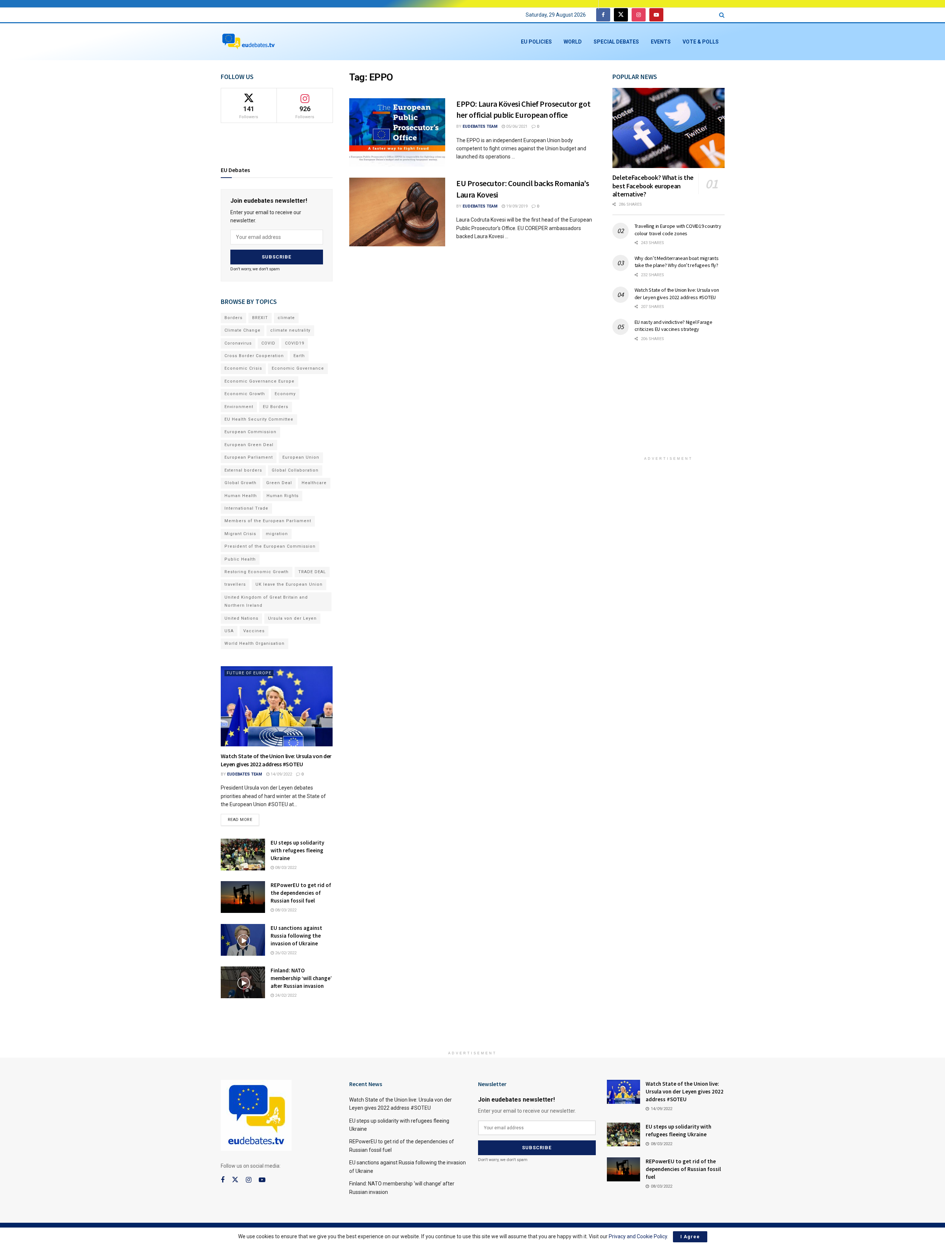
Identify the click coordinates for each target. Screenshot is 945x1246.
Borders (233, 317)
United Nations (241, 618)
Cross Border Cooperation (254, 355)
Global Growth (240, 482)
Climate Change (242, 330)
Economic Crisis (243, 368)
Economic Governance (298, 368)
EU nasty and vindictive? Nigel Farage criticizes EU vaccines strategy (673, 326)
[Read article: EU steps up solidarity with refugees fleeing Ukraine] (243, 854)
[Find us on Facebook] (603, 15)
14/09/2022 (280, 774)
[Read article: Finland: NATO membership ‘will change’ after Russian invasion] (243, 982)
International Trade (246, 508)
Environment (238, 406)
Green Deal (279, 482)
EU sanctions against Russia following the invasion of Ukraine (296, 935)
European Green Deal (249, 444)
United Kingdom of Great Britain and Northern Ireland (266, 601)
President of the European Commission (270, 546)
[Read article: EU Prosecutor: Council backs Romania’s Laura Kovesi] (397, 212)
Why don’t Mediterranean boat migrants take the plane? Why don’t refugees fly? (677, 262)
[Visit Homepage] (248, 41)
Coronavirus (238, 343)
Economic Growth (244, 393)
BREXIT (260, 317)
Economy (285, 393)
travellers (235, 584)
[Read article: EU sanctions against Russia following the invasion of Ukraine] (243, 940)
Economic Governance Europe (259, 381)
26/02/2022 (285, 953)
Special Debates (616, 42)
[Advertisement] (668, 404)
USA (229, 631)
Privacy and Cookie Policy (638, 1236)
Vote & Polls (701, 42)
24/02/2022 (285, 995)
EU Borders (275, 406)
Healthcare (314, 482)
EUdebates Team (480, 126)
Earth (299, 355)
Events (661, 42)
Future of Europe (249, 673)
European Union (300, 457)
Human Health (240, 495)
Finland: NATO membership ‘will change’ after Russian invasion (301, 978)
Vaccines (254, 631)
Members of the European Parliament (267, 520)
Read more (244, 818)
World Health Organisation (254, 643)
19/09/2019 (516, 206)
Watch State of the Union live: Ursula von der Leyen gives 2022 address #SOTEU (677, 294)
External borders (243, 470)
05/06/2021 (516, 126)
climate (286, 317)
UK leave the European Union (289, 584)
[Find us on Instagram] (639, 15)
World (573, 42)
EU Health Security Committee (258, 419)
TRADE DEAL (312, 571)
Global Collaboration (295, 470)
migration (277, 533)
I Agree (690, 1236)
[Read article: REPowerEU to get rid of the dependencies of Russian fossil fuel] (243, 897)
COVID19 (294, 343)
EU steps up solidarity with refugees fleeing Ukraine (297, 850)
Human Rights (283, 495)
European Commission (250, 431)
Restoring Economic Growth (256, 571)
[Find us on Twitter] (621, 15)
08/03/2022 (285, 867)
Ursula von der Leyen (292, 618)
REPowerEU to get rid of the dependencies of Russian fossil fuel (301, 893)
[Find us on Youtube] (656, 15)
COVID (268, 343)
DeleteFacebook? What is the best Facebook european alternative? (653, 185)
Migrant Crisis (240, 533)
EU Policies (536, 42)
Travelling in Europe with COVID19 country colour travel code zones (678, 230)
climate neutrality (290, 330)
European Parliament (248, 457)
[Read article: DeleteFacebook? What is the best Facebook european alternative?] (668, 128)
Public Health (240, 559)
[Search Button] (722, 15)
